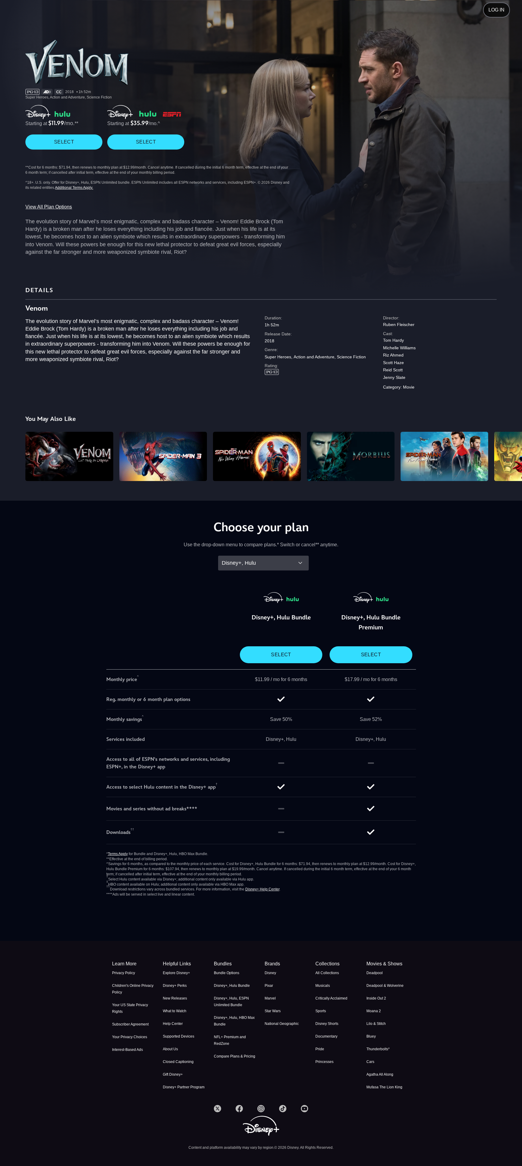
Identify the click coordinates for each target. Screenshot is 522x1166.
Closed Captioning (178, 1062)
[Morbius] (351, 456)
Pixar (269, 986)
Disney (270, 973)
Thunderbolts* (378, 1049)
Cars (370, 1062)
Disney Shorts (326, 1024)
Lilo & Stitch (376, 1024)
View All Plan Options (48, 206)
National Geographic (282, 1024)
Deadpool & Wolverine (385, 986)
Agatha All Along (379, 1074)
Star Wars (273, 1011)
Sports (320, 1011)
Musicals (322, 986)
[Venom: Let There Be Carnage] (69, 456)
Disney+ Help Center (262, 889)
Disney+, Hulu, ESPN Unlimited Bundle (231, 1001)
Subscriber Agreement (130, 1024)
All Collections (327, 973)
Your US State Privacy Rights (130, 1008)
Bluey (371, 1036)
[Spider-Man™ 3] (163, 456)
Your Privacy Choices (129, 1037)
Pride (319, 1049)
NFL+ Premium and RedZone (230, 1040)
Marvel (270, 998)
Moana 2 (373, 1011)
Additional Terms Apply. (74, 188)
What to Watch (174, 1011)
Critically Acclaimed (331, 998)
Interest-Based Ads (127, 1050)
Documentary (326, 1036)
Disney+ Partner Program (184, 1087)
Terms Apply (118, 854)
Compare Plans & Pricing (234, 1056)
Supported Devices (178, 1036)
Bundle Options (226, 973)
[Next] (510, 455)
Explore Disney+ (176, 973)
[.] (217, 1108)
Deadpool (374, 973)
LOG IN (496, 9)
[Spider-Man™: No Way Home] (257, 456)
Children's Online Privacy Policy (132, 989)
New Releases (175, 998)
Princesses (324, 1062)
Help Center (173, 1024)
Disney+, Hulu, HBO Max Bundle (234, 1021)
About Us (170, 1049)
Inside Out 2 (376, 998)
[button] (184, 964)
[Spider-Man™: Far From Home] (444, 456)
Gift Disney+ (173, 1074)
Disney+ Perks (175, 986)
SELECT (64, 141)
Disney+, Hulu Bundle (232, 986)
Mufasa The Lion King (384, 1087)
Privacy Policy (123, 973)
